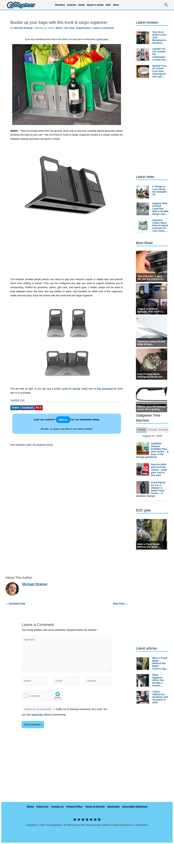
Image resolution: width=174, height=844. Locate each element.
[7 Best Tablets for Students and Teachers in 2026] (143, 697)
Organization (83, 28)
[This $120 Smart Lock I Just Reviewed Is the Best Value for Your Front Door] (143, 38)
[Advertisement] (66, 253)
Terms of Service (95, 806)
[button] (166, 4)
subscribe (37, 714)
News (59, 28)
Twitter (15, 407)
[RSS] (95, 819)
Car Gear (69, 28)
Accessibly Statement (134, 806)
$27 (31, 388)
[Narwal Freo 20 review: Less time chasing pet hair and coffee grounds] (143, 71)
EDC (108, 5)
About (30, 806)
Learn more (102, 39)
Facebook (27, 407)
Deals (81, 5)
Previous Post (15, 603)
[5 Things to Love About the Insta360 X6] (143, 192)
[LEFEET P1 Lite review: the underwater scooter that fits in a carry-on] (143, 54)
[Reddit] (99, 819)
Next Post (120, 603)
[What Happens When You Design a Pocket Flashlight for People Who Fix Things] (143, 680)
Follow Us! (42, 806)
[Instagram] (83, 819)
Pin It (39, 407)
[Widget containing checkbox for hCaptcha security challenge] (42, 696)
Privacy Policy (74, 806)
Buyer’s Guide (95, 5)
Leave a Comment (103, 28)
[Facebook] (75, 819)
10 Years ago (163, 430)
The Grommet (105, 388)
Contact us (57, 806)
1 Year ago (141, 430)
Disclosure (113, 806)
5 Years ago (152, 430)
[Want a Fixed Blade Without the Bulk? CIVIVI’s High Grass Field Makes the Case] (143, 663)
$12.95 (76, 388)
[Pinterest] (87, 819)
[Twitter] (79, 819)
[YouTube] (91, 819)
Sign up (63, 419)
